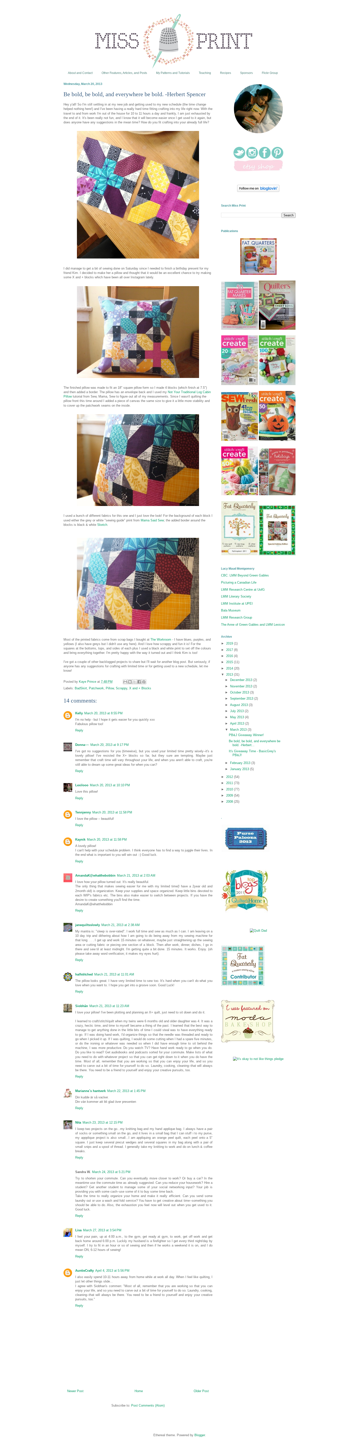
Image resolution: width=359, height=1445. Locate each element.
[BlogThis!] (129, 681)
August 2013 (239, 705)
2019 (230, 643)
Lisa (78, 1230)
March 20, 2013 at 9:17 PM (109, 745)
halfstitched (84, 974)
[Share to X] (134, 681)
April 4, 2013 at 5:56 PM (112, 1270)
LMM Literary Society (236, 596)
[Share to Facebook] (139, 681)
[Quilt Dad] (258, 930)
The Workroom (160, 639)
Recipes (225, 73)
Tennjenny (83, 812)
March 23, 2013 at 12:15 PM (103, 1122)
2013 (230, 674)
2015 (230, 662)
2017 (230, 650)
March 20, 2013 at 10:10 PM (110, 785)
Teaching (205, 73)
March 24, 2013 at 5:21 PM (111, 1172)
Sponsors (246, 73)
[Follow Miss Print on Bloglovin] (258, 191)
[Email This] (125, 681)
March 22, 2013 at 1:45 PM (126, 1091)
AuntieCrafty (84, 1270)
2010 (230, 789)
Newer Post (75, 1391)
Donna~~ (82, 745)
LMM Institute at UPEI (237, 603)
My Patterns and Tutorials (173, 73)
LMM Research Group (236, 617)
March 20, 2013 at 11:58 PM (112, 812)
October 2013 (240, 692)
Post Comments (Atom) (148, 1405)
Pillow (110, 688)
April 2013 (237, 723)
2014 (230, 668)
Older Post (201, 1391)
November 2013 (241, 686)
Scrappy (121, 688)
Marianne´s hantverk (90, 1091)
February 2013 (240, 763)
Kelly (79, 713)
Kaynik (80, 839)
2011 (230, 783)
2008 (230, 801)
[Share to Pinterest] (143, 681)
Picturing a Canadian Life (238, 582)
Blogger (199, 1435)
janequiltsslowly (87, 925)
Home (139, 1391)
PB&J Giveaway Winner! (246, 735)
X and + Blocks (140, 688)
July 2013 (237, 711)
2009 (230, 795)
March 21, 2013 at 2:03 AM (136, 875)
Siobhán (81, 1006)
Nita (78, 1122)
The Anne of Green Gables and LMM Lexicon (253, 624)
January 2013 (240, 769)
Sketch (102, 525)
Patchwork (96, 688)
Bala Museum (231, 610)
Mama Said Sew (152, 520)
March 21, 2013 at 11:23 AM (109, 1006)
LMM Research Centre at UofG (243, 589)
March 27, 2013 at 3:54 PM (102, 1230)
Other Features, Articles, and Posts (124, 73)
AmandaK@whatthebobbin (95, 875)
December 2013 (241, 680)
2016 (230, 656)
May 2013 (237, 717)
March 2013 (239, 729)
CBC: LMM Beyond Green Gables (245, 575)
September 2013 (242, 698)
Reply (79, 730)
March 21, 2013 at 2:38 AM (120, 925)
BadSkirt (81, 688)
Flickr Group (270, 73)
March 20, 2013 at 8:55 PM (103, 713)
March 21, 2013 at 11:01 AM (114, 974)
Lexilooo (81, 785)
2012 (230, 777)
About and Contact (80, 73)
